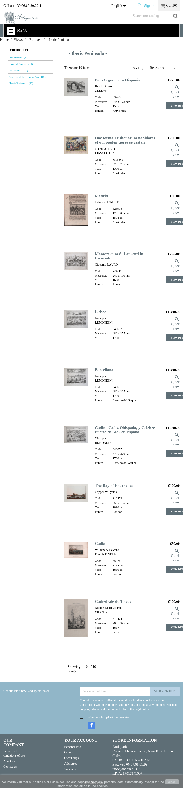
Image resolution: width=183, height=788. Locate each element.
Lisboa (100, 312)
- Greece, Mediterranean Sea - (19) (27, 77)
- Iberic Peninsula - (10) (20, 83)
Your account (80, 740)
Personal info (72, 747)
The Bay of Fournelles (114, 485)
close (172, 782)
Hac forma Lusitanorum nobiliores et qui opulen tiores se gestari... (125, 140)
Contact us (10, 766)
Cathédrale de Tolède (113, 601)
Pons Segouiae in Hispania (117, 80)
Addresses (70, 763)
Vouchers (70, 769)
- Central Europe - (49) (20, 64)
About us (9, 761)
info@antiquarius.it (125, 769)
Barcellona (104, 369)
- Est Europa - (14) (18, 70)
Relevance (163, 68)
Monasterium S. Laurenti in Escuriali (119, 256)
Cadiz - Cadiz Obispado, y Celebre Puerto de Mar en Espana (125, 429)
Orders (68, 752)
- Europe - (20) (18, 49)
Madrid (101, 196)
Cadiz (100, 543)
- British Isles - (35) (18, 57)
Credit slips (71, 758)
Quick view (175, 91)
